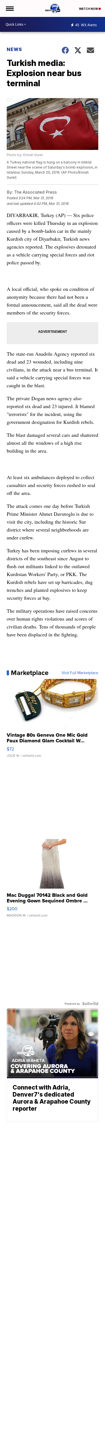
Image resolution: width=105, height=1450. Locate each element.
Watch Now (89, 8)
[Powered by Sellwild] (90, 1004)
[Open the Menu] (9, 8)
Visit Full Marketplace (80, 673)
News (14, 49)
